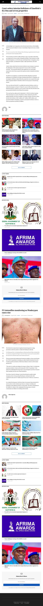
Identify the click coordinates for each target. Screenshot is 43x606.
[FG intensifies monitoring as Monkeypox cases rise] (21, 330)
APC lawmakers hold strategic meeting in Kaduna (11, 147)
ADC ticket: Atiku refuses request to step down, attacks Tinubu (31, 147)
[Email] (3, 59)
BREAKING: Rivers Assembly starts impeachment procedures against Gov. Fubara (31, 131)
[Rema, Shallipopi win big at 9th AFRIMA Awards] (4, 194)
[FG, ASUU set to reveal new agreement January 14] (4, 189)
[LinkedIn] (3, 54)
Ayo (6, 13)
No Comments (21, 13)
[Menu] (3, 2)
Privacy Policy (28, 301)
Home (3, 5)
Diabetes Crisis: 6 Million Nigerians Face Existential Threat (31, 433)
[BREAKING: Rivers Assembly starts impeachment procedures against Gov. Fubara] (31, 123)
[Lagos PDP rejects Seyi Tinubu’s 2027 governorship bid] (11, 410)
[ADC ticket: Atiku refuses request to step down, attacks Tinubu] (31, 139)
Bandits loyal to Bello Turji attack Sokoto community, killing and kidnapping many (22, 176)
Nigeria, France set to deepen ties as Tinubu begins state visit (30, 162)
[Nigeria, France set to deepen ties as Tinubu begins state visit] (31, 155)
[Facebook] (3, 49)
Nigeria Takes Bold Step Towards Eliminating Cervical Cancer (29, 449)
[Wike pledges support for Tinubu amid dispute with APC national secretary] (11, 155)
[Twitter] (3, 51)
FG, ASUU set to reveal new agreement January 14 (16, 187)
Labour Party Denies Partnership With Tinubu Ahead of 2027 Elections (31, 418)
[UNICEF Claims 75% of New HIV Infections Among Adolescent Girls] (11, 441)
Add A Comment (21, 167)
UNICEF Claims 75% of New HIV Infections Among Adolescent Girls (10, 449)
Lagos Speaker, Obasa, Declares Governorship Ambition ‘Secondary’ (10, 433)
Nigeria (15, 13)
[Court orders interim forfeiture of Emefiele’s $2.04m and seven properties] (21, 29)
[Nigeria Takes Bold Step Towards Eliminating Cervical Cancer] (31, 441)
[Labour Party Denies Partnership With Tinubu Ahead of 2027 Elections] (31, 410)
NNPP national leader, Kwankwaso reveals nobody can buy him (10, 130)
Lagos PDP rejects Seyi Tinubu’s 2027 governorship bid (10, 418)
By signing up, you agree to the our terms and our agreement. (22, 301)
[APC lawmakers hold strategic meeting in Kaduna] (11, 139)
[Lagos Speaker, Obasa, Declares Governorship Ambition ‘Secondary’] (11, 426)
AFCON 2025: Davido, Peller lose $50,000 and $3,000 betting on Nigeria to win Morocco (23, 182)
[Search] (40, 2)
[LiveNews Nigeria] (21, 2)
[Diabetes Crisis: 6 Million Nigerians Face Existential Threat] (31, 426)
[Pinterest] (3, 56)
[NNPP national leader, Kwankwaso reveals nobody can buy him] (11, 123)
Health (18, 315)
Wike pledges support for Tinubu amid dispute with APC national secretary (10, 162)
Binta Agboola (7, 315)
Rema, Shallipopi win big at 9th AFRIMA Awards (16, 193)
